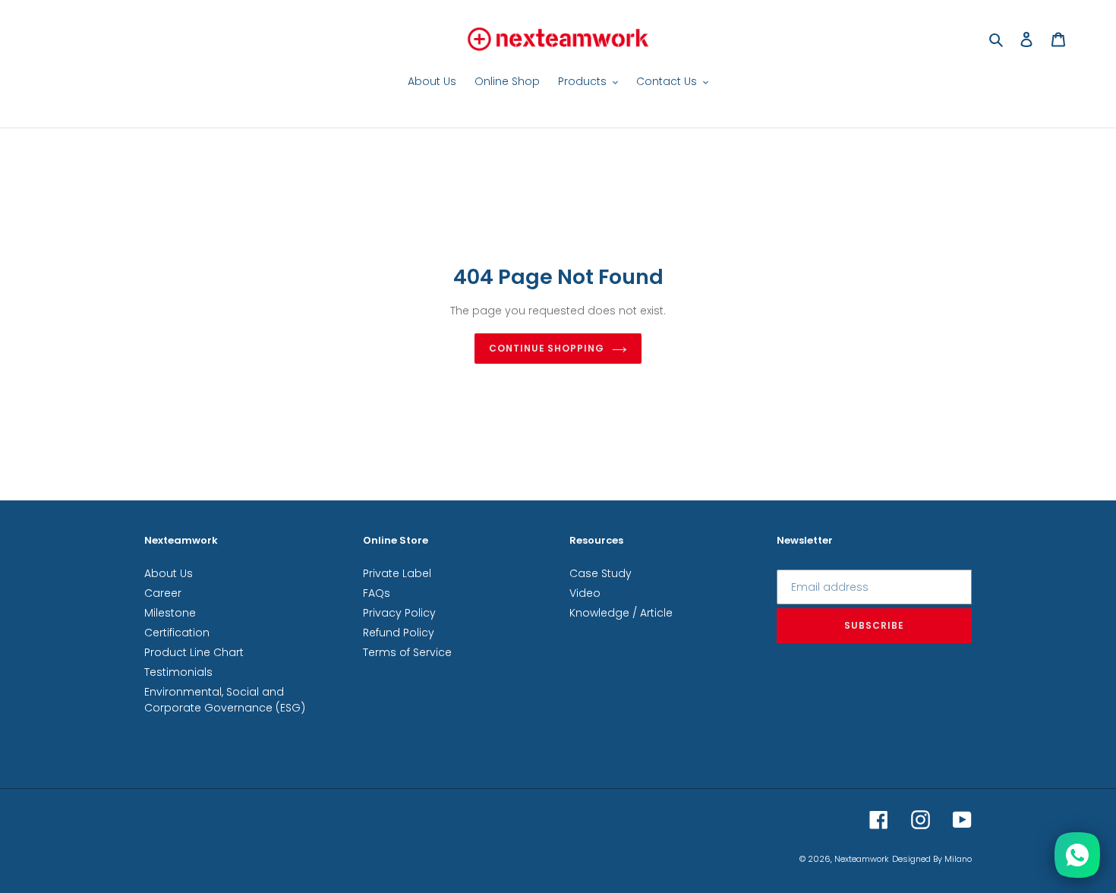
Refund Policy (398, 632)
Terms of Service (407, 652)
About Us (168, 573)
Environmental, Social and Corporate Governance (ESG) (224, 699)
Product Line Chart (194, 652)
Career (162, 593)
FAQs (376, 593)
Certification (177, 632)
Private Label (397, 573)
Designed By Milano (932, 859)
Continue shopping (546, 348)
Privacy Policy (399, 612)
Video (585, 593)
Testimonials (178, 672)
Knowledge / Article (621, 612)
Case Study (600, 573)
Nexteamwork (861, 859)
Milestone (170, 612)
